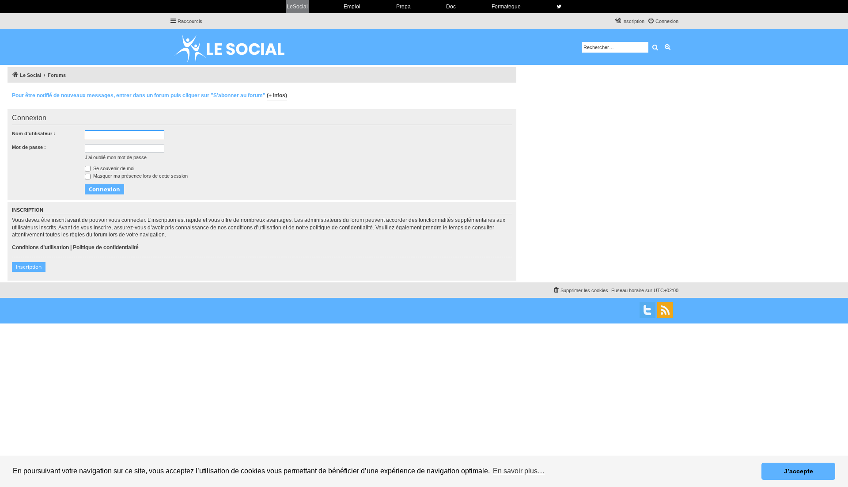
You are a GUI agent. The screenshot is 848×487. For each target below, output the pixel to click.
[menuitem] (662, 21)
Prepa (403, 7)
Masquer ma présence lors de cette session (140, 176)
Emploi (352, 7)
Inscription (29, 266)
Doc (451, 7)
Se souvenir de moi (113, 168)
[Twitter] (647, 310)
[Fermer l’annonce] (509, 94)
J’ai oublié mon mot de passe (116, 157)
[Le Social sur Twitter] (559, 6)
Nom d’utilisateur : (33, 133)
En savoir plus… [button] (519, 471)
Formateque (506, 7)
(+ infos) (277, 95)
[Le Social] (236, 47)
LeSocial (297, 7)
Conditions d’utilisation (40, 247)
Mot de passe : (29, 147)
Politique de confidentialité (106, 247)
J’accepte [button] (798, 471)
